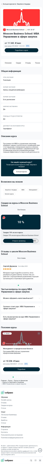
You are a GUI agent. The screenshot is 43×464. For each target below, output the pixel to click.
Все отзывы (22, 258)
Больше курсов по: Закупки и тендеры (16, 4)
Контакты (4, 432)
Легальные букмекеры (9, 415)
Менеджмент (33, 190)
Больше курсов (21, 171)
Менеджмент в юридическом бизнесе (18, 349)
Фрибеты (4, 420)
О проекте (4, 429)
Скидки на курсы (6, 405)
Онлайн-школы (6, 400)
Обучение (4, 397)
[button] (18, 285)
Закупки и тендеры (11, 190)
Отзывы (3, 403)
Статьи (3, 408)
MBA (23, 190)
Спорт (3, 412)
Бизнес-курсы (9, 194)
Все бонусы (21, 210)
